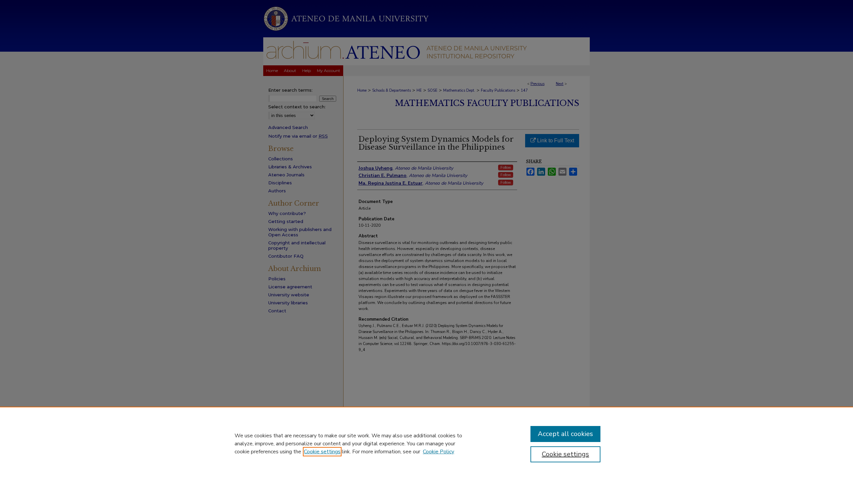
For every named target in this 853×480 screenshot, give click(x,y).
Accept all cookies (565, 433)
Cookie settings (322, 451)
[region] (426, 443)
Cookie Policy (438, 451)
